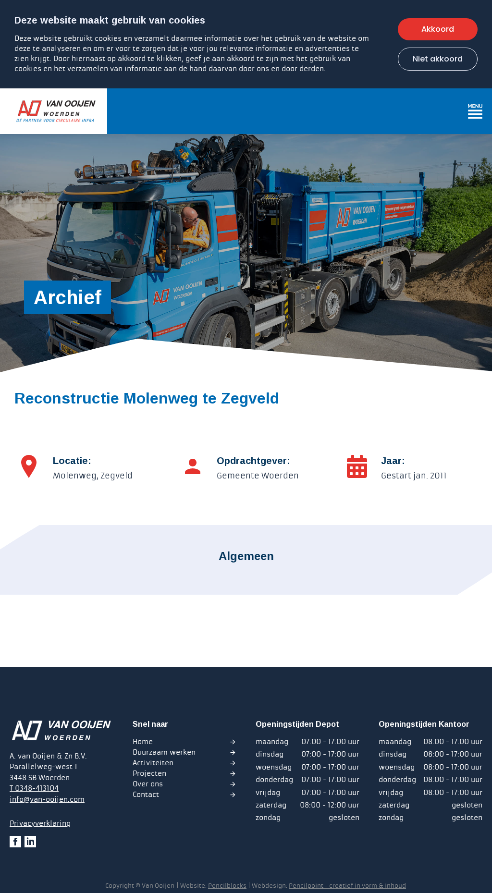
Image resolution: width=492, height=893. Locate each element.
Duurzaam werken (164, 752)
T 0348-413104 (34, 788)
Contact (146, 794)
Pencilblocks (227, 886)
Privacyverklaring (40, 823)
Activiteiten (153, 762)
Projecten (149, 773)
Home (143, 741)
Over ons (148, 784)
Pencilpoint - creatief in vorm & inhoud (347, 886)
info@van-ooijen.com (47, 799)
